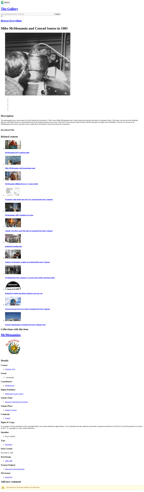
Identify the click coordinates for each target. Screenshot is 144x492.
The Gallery (9, 9)
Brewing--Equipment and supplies (16, 402)
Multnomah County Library (14, 394)
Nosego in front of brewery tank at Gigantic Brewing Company (27, 309)
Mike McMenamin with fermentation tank (20, 168)
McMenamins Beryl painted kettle (17, 152)
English (7, 418)
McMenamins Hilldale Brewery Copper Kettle (21, 184)
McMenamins (11, 335)
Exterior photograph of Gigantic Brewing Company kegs (25, 325)
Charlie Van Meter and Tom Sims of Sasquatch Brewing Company (29, 231)
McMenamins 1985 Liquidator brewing (19, 215)
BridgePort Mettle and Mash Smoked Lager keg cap (23, 293)
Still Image (8, 444)
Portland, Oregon (11, 410)
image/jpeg (8, 477)
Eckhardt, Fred (10, 369)
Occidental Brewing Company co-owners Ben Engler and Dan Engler (30, 278)
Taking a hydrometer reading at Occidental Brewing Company (27, 262)
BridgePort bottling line (13, 246)
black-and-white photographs (14, 469)
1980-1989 (8, 461)
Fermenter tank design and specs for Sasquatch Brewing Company (29, 199)
